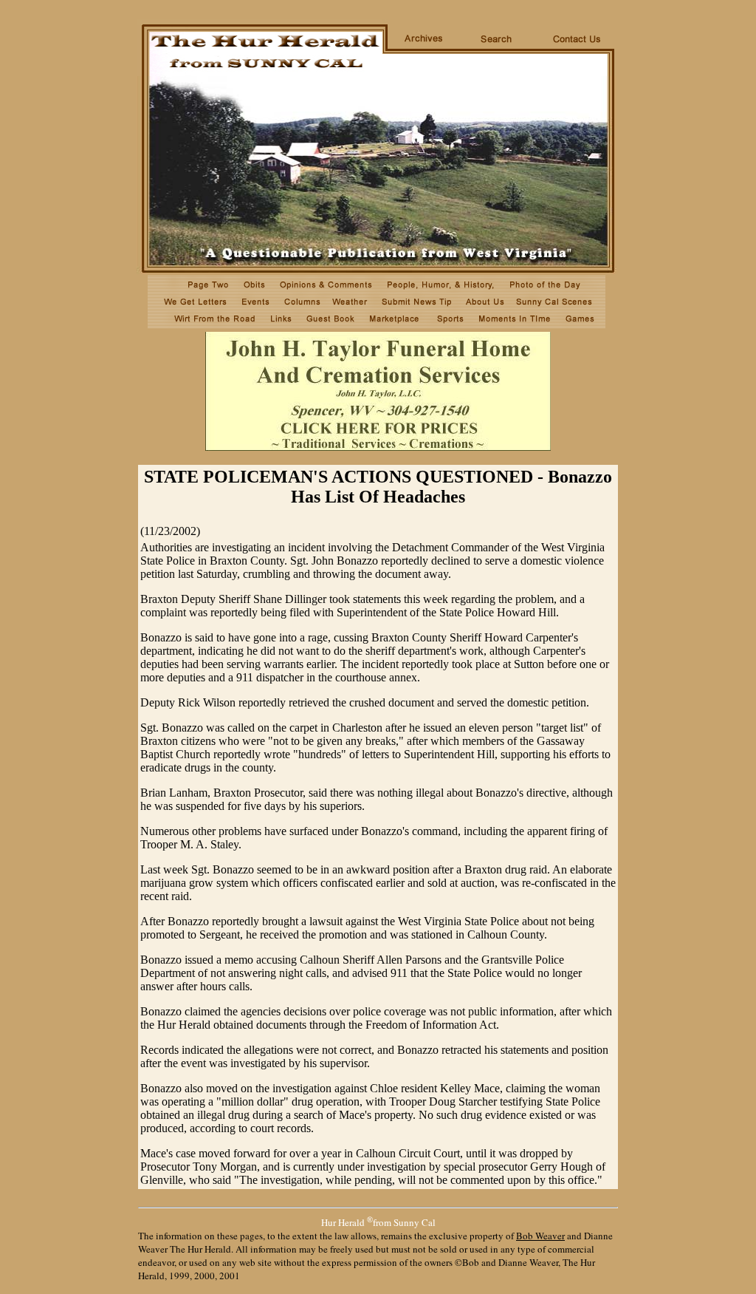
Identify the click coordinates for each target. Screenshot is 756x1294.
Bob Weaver (540, 1235)
